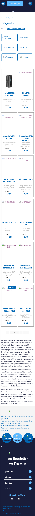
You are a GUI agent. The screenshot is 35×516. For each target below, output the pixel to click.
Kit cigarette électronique (7, 37)
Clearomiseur (25, 37)
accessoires (26, 57)
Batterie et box (10, 47)
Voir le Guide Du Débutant (16, 28)
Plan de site (6, 511)
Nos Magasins (17, 462)
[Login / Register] (30, 3)
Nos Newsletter (17, 457)
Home (3, 18)
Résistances (26, 47)
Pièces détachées (9, 57)
